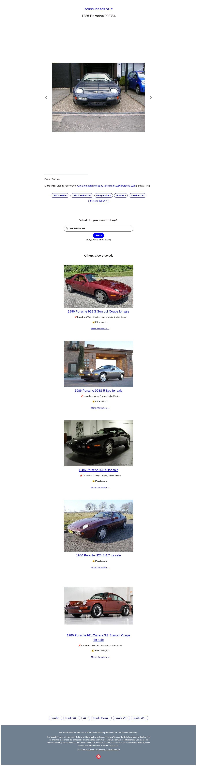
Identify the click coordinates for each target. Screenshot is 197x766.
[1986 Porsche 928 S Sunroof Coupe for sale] (98, 307)
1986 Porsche (59, 195)
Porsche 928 (137, 195)
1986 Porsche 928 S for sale (98, 470)
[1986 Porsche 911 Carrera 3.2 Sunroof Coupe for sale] (98, 631)
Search (98, 235)
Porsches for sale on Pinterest (108, 750)
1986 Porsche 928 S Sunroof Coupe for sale (98, 311)
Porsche (120, 195)
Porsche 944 (120, 718)
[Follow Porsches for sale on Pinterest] (98, 758)
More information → (100, 329)
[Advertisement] (98, 41)
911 (84, 718)
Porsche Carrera (100, 718)
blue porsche (102, 195)
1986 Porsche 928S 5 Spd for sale (98, 390)
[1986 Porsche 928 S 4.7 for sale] (98, 551)
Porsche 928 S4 (97, 201)
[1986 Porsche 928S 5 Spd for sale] (98, 386)
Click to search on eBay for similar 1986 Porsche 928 (106, 185)
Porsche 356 (139, 718)
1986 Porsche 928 (81, 195)
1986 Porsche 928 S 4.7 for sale (98, 555)
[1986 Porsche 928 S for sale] (98, 465)
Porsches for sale (99, 9)
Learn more (114, 745)
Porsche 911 (70, 718)
